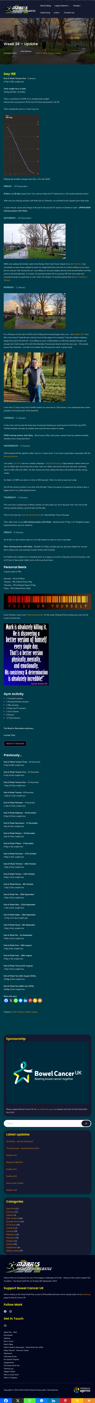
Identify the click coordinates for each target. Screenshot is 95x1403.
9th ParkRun (76, 264)
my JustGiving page (45, 1109)
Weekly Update (54, 53)
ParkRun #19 (11, 1190)
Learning (9, 1231)
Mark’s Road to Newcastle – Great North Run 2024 (23, 1347)
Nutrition (9, 1241)
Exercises (10, 1212)
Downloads (8, 1335)
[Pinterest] (30, 1000)
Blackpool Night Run (14, 1162)
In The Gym (11, 1225)
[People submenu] (80, 5)
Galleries (9, 1215)
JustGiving (10, 1228)
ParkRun (9, 1244)
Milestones (10, 1234)
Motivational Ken (10, 1356)
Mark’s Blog (8, 1344)
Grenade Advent (13, 1221)
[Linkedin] (25, 1000)
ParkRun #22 (11, 1155)
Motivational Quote (35, 615)
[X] (11, 1000)
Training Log (8, 1368)
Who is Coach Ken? (11, 1375)
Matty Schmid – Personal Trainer (16, 1350)
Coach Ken (17, 463)
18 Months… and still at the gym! (19, 1141)
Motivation (10, 1238)
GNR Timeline (41, 53)
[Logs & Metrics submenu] (69, 5)
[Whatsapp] (16, 1000)
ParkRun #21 (11, 1169)
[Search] (86, 1123)
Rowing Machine (10, 456)
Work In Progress (10, 1377)
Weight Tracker (9, 1371)
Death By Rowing (53, 463)
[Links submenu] (59, 12)
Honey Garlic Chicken (15, 1183)
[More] (40, 1000)
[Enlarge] (36, 117)
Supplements (11, 1247)
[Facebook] (6, 1000)
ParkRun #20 (11, 1176)
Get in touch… (9, 1341)
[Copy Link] (35, 1000)
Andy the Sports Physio (30, 515)
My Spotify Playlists (11, 1359)
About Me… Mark (10, 1332)
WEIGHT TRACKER (15, 743)
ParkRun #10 (78, 334)
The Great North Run (12, 1365)
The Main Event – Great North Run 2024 (22, 1148)
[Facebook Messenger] (20, 1000)
